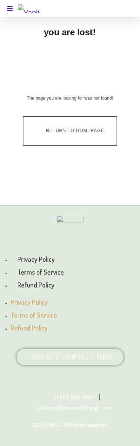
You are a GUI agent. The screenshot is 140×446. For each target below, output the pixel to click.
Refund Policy (35, 284)
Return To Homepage (75, 130)
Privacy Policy (36, 259)
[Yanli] (28, 8)
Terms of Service (40, 272)
